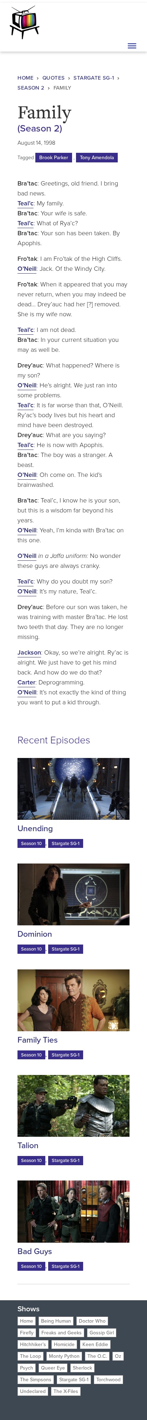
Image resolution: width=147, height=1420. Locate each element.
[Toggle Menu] (132, 45)
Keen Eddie (95, 1344)
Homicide (64, 1344)
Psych (26, 1368)
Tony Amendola (97, 157)
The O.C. (97, 1356)
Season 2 (30, 88)
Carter (26, 682)
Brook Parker (53, 157)
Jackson (29, 652)
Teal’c (25, 203)
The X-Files (66, 1391)
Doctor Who (92, 1321)
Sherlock (82, 1368)
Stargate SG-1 (94, 78)
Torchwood (108, 1379)
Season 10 (31, 843)
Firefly (27, 1332)
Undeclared (33, 1391)
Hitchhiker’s (33, 1344)
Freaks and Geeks (61, 1332)
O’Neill (26, 268)
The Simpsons (35, 1379)
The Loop (30, 1356)
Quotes (53, 78)
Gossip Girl (102, 1332)
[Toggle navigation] (131, 22)
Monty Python (64, 1356)
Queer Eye (53, 1368)
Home (25, 78)
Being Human (56, 1321)
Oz (118, 1356)
